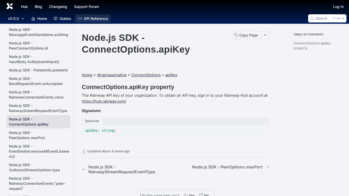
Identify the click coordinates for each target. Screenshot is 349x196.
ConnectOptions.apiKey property (312, 45)
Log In (338, 6)
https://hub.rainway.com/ (104, 101)
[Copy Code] (263, 128)
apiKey (171, 74)
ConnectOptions (146, 74)
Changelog (58, 6)
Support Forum (86, 6)
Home (87, 74)
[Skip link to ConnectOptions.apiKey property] (78, 87)
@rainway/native (112, 74)
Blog (38, 6)
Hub (24, 6)
